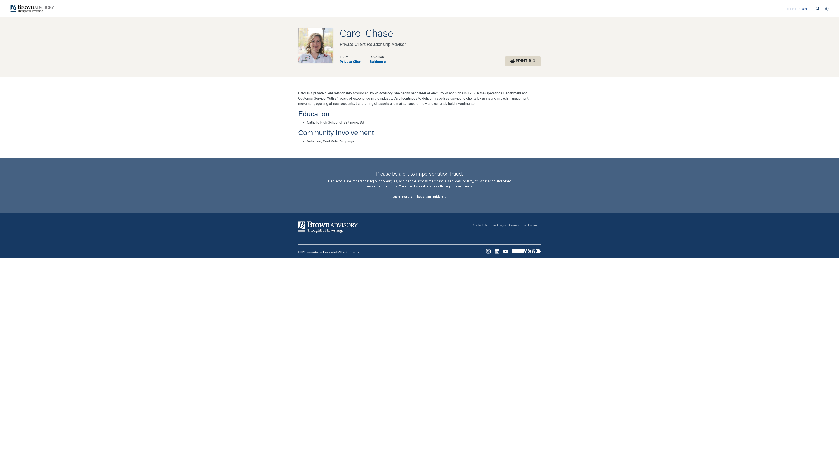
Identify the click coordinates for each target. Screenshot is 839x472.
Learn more (401, 196)
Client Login (498, 225)
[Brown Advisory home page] (31, 8)
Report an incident (430, 196)
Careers (514, 225)
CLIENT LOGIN (796, 9)
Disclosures (529, 225)
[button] (827, 9)
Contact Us (480, 225)
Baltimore (378, 62)
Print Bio (525, 60)
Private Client (351, 62)
